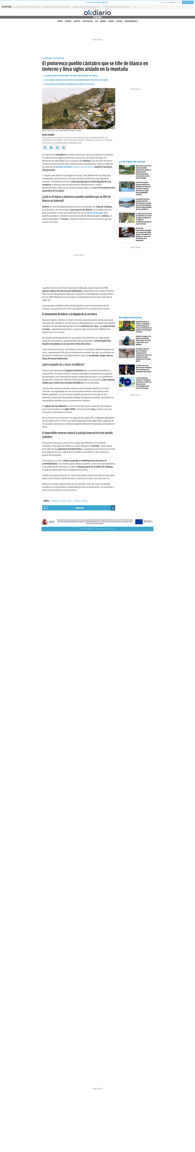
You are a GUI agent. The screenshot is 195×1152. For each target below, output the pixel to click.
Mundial (103, 21)
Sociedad (119, 21)
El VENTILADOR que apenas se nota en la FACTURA (118, 7)
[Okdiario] (97, 12)
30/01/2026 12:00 (49, 143)
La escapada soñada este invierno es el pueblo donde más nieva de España (76, 80)
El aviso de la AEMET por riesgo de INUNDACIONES (57, 7)
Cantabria (54, 501)
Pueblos (77, 501)
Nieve (70, 501)
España (59, 21)
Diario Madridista (131, 21)
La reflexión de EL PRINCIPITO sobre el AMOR (26, 7)
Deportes (77, 21)
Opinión (111, 21)
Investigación (88, 21)
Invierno (63, 501)
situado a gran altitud (75, 167)
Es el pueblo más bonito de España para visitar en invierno (69, 84)
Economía (68, 21)
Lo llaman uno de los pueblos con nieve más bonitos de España (71, 76)
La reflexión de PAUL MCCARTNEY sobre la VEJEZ (87, 7)
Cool (96, 21)
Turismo (84, 501)
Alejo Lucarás (48, 135)
